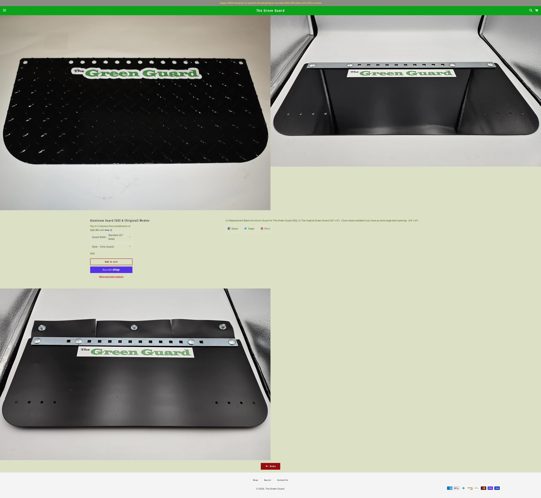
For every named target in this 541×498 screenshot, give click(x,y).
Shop (255, 480)
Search (267, 480)
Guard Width (99, 237)
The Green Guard (270, 10)
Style (94, 246)
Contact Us (282, 480)
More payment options (111, 276)
